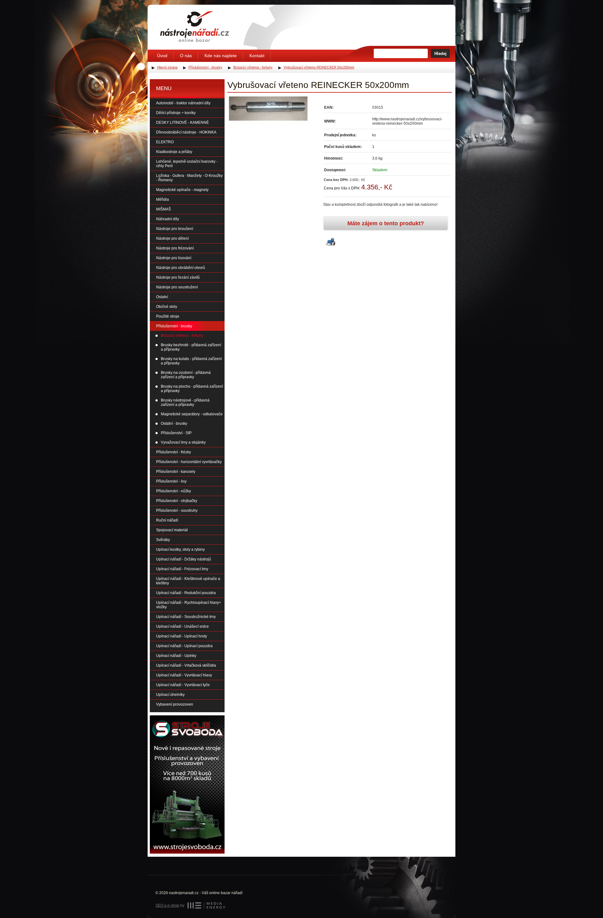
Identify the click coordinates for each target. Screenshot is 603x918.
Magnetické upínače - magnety (182, 190)
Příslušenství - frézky (173, 452)
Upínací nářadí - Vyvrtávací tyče (183, 685)
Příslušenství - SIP (176, 433)
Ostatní (162, 297)
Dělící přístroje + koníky (176, 113)
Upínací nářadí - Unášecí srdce (182, 626)
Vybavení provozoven (174, 704)
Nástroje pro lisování (173, 258)
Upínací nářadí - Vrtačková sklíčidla (186, 665)
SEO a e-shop (167, 905)
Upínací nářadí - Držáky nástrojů (183, 559)
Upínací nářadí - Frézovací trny (182, 569)
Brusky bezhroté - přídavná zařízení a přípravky (191, 347)
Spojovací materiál (172, 530)
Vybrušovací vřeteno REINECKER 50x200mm (319, 67)
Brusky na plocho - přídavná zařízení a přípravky (192, 388)
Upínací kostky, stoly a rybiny (180, 549)
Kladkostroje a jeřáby (174, 152)
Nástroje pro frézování (175, 248)
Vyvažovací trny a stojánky (183, 442)
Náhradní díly (167, 219)
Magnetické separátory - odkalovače (192, 414)
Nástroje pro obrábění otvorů (180, 267)
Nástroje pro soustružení (177, 287)
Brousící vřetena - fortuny (182, 335)
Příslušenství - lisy (171, 481)
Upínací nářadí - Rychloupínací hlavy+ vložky (188, 604)
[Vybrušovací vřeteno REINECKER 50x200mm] (268, 108)
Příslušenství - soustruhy (177, 510)
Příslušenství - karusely (175, 471)
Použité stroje (167, 316)
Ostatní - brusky (174, 423)
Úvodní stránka (194, 26)
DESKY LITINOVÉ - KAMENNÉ (182, 122)
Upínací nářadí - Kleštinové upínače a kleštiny (188, 580)
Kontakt (256, 55)
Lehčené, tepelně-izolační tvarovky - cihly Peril (187, 163)
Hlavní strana (167, 67)
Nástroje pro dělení (172, 238)
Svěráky (163, 540)
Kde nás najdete (220, 55)
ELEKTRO (165, 142)
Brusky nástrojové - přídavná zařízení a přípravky (185, 402)
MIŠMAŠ (163, 209)
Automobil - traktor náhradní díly (183, 103)
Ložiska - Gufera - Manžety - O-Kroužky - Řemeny (189, 177)
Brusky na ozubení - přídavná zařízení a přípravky (186, 374)
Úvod (162, 55)
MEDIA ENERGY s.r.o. (206, 905)
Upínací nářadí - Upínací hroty (181, 636)
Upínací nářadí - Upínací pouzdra (184, 646)
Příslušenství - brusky (174, 326)
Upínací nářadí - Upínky (176, 655)
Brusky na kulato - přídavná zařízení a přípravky (191, 361)
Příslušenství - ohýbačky (176, 501)
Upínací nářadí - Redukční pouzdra (186, 593)
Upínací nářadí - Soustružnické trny (186, 617)
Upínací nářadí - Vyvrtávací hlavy (184, 675)
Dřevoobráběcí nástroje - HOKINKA (186, 132)
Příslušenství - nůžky (173, 491)
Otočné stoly (166, 306)
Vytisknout (330, 242)
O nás (186, 55)
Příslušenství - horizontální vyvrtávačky (189, 462)
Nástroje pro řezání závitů (178, 277)
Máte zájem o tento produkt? (385, 223)
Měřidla (162, 199)
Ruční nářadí (167, 520)
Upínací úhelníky (170, 694)
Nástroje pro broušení (174, 229)
